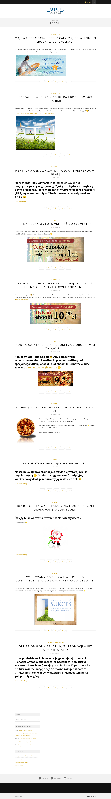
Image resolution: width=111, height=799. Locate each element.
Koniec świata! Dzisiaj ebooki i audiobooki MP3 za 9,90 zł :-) (55, 346)
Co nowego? (55, 34)
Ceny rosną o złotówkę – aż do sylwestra (55, 224)
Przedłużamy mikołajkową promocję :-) (55, 463)
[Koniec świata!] (55, 378)
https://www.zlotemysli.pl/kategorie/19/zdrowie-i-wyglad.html (34, 113)
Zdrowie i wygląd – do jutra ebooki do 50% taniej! (55, 98)
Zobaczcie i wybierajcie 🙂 (44, 367)
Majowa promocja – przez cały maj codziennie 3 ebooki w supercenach (55, 39)
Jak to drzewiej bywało (25, 731)
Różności (50, 642)
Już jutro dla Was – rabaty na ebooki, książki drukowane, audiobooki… (55, 507)
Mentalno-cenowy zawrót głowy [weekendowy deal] (55, 172)
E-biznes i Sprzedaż (47, 2)
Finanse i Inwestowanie (64, 2)
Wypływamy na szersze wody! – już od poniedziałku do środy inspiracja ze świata (55, 578)
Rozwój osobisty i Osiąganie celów (27, 2)
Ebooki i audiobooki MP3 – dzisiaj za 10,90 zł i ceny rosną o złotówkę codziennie (55, 285)
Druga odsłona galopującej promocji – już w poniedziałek (55, 648)
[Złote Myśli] (55, 65)
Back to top (91, 796)
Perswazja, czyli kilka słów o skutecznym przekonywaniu (26, 734)
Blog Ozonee (18, 734)
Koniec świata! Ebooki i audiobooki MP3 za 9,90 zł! (55, 409)
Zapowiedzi (55, 167)
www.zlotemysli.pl (43, 52)
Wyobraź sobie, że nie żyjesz (28, 739)
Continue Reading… (21, 201)
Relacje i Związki (79, 2)
